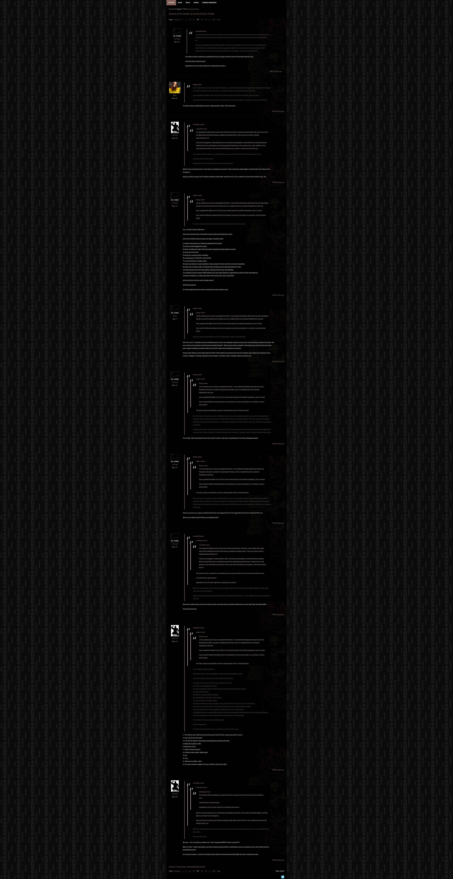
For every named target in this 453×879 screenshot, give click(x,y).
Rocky (175, 316)
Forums (172, 14)
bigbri (175, 95)
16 (190, 20)
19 (202, 20)
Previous (177, 20)
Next (218, 20)
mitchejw (177, 39)
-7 (176, 319)
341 (176, 98)
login (197, 9)
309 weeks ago (277, 71)
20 (206, 20)
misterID (175, 135)
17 (194, 20)
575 (213, 20)
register (190, 9)
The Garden (184, 14)
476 (176, 138)
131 (179, 42)
